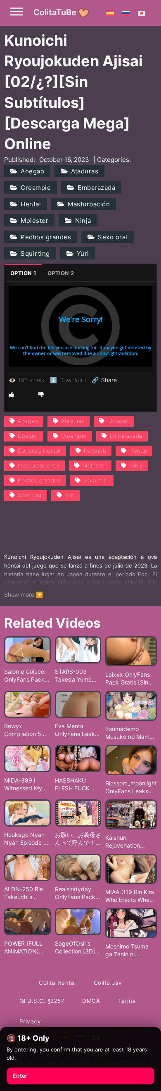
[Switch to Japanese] (141, 12)
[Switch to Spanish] (110, 12)
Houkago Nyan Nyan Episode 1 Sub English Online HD (25, 839)
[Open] (16, 11)
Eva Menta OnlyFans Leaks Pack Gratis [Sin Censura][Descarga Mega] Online (76, 730)
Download (68, 379)
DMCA (91, 1001)
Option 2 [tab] (60, 273)
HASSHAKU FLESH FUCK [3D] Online (72, 784)
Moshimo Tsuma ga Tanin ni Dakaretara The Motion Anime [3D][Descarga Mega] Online (130, 950)
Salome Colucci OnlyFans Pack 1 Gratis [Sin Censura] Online (26, 676)
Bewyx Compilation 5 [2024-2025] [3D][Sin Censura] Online (25, 730)
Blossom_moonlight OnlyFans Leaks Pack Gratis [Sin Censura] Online (131, 787)
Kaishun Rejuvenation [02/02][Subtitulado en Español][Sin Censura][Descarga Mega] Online (128, 842)
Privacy (30, 1021)
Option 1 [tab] (23, 273)
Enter (20, 1075)
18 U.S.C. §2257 (42, 1001)
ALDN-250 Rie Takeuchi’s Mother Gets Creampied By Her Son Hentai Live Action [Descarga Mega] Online (24, 893)
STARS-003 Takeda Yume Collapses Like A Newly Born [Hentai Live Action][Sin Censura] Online (77, 676)
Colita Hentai (57, 982)
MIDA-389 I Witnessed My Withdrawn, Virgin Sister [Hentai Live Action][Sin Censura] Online (25, 784)
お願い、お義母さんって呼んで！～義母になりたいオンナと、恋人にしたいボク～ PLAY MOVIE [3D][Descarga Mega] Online (78, 839)
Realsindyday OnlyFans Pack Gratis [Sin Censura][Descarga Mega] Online (75, 893)
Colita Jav (108, 982)
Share (104, 380)
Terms (127, 1001)
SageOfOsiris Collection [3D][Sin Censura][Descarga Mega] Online (75, 948)
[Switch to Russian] (126, 12)
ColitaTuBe (54, 12)
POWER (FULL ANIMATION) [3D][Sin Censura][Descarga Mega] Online (23, 948)
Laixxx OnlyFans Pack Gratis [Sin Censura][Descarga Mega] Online (128, 679)
